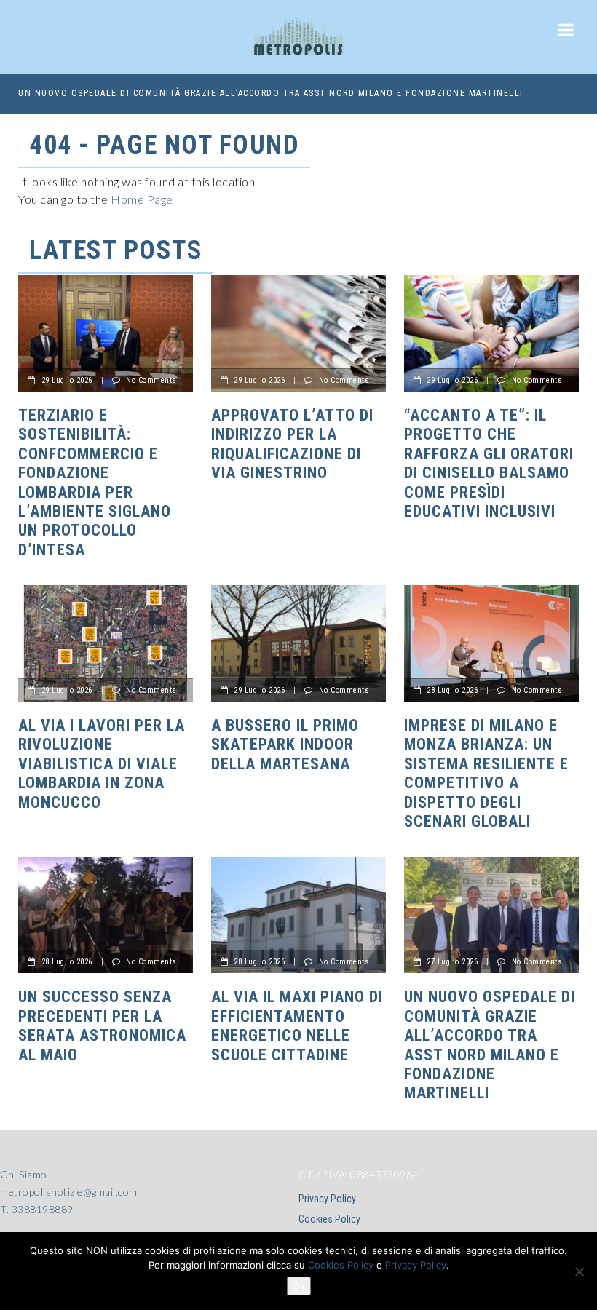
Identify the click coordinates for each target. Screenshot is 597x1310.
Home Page (142, 199)
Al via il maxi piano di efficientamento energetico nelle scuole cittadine (297, 1025)
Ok (299, 1286)
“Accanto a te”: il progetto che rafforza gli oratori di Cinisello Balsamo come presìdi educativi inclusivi (489, 463)
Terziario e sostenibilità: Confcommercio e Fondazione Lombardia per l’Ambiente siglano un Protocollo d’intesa (94, 482)
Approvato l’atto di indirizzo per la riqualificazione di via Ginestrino (292, 444)
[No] (579, 1271)
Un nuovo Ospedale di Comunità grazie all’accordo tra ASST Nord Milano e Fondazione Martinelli (270, 93)
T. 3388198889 (37, 1209)
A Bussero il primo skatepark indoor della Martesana (285, 744)
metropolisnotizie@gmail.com (69, 1192)
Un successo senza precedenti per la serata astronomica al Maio (102, 1025)
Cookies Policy (329, 1219)
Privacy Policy (327, 1198)
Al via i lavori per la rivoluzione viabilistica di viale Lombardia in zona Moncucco (101, 763)
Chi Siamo (23, 1174)
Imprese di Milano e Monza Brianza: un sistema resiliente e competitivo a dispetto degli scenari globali (486, 773)
